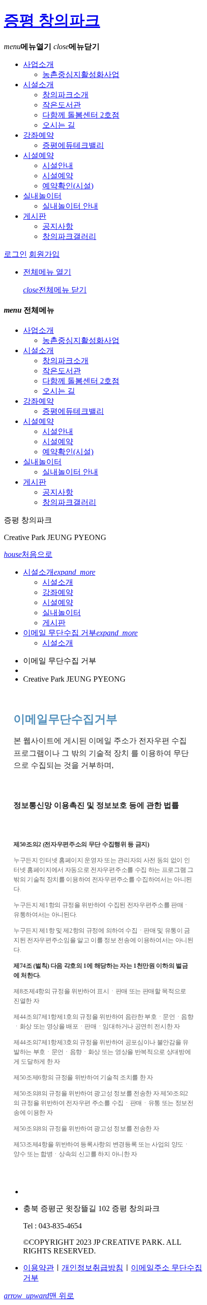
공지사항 (57, 226)
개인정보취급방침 (92, 1268)
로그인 (15, 254)
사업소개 (38, 64)
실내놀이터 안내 (70, 206)
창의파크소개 (65, 95)
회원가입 (44, 254)
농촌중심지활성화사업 (80, 74)
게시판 (34, 216)
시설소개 (38, 84)
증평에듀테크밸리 (73, 145)
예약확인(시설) (67, 186)
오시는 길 (58, 125)
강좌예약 (38, 135)
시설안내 (57, 165)
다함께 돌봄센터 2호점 (80, 115)
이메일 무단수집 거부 (80, 633)
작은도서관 (61, 105)
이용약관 (38, 1268)
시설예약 (38, 155)
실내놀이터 (42, 196)
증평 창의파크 (52, 20)
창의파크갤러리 (69, 236)
